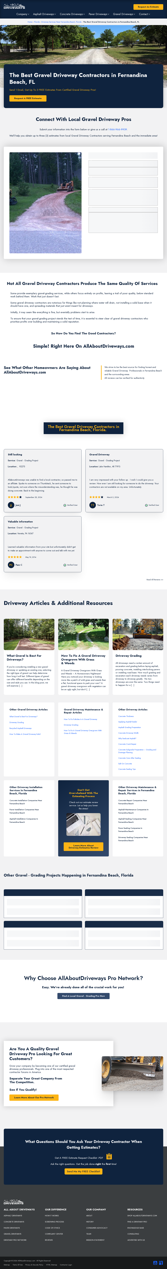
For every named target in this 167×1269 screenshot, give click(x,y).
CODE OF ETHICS (52, 1228)
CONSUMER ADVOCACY (96, 1228)
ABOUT (89, 1215)
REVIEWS (49, 1240)
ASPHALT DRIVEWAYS (13, 1215)
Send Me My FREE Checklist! (83, 1171)
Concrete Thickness (126, 716)
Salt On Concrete (125, 763)
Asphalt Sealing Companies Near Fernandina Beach (132, 820)
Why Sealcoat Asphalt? (127, 738)
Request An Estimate (148, 6)
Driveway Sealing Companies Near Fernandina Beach (133, 839)
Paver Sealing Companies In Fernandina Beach (130, 830)
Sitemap (7, 1265)
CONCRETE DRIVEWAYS (14, 1221)
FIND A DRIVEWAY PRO (137, 1221)
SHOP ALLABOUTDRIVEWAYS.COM (142, 1215)
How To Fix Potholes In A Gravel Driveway (80, 719)
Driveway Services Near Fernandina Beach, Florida (61, 22)
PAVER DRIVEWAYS (12, 1228)
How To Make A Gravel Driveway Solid (25, 734)
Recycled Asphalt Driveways (21, 728)
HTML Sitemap (51, 1265)
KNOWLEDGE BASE (135, 1228)
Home (30, 22)
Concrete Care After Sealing (129, 758)
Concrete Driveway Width (128, 733)
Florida (37, 22)
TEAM (88, 1234)
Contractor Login (66, 1265)
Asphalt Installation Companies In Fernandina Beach (24, 820)
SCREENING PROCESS (54, 1221)
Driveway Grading (17, 722)
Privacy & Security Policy (34, 1265)
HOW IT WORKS (52, 1215)
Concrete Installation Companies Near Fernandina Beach (26, 802)
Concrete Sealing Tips (127, 769)
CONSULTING (133, 1234)
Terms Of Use (18, 1265)
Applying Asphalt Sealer (127, 721)
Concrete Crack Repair (127, 744)
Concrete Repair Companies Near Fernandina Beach (132, 802)
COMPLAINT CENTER (54, 1234)
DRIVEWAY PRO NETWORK (15, 1240)
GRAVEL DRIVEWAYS (12, 1234)
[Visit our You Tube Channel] (154, 1263)
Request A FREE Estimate (28, 98)
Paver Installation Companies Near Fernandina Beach (24, 811)
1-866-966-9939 (117, 129)
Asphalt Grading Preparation (129, 727)
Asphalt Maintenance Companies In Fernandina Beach (133, 811)
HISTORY (90, 1221)
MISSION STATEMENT (95, 1240)
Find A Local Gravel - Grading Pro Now (83, 996)
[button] (23, 14)
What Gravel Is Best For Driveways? (24, 716)
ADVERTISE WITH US (136, 1240)
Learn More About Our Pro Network (34, 1097)
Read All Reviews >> (155, 579)
